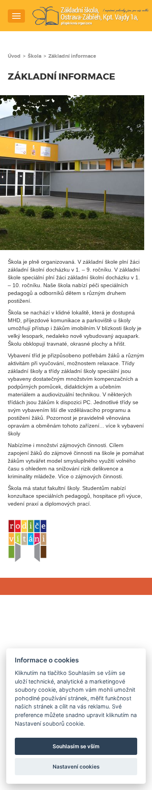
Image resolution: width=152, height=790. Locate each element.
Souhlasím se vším (76, 746)
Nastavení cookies (76, 766)
